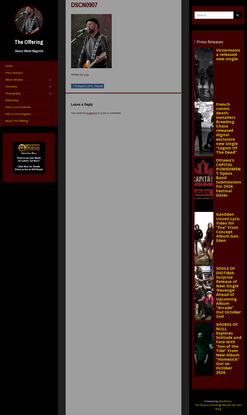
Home (9, 66)
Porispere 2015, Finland (89, 86)
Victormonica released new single (228, 54)
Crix (86, 74)
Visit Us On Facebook (17, 107)
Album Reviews (14, 79)
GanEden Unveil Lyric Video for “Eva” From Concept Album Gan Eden (228, 227)
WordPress (225, 401)
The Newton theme (206, 405)
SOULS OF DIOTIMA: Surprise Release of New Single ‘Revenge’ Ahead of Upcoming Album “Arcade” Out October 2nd (228, 292)
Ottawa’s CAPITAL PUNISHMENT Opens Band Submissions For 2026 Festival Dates (228, 177)
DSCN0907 (84, 5)
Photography (13, 93)
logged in (92, 113)
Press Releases (14, 72)
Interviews (11, 86)
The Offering (29, 42)
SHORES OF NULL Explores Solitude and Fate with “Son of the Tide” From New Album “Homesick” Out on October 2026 (228, 348)
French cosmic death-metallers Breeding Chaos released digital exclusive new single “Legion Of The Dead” (227, 128)
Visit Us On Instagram (18, 114)
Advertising (11, 100)
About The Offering (16, 120)
